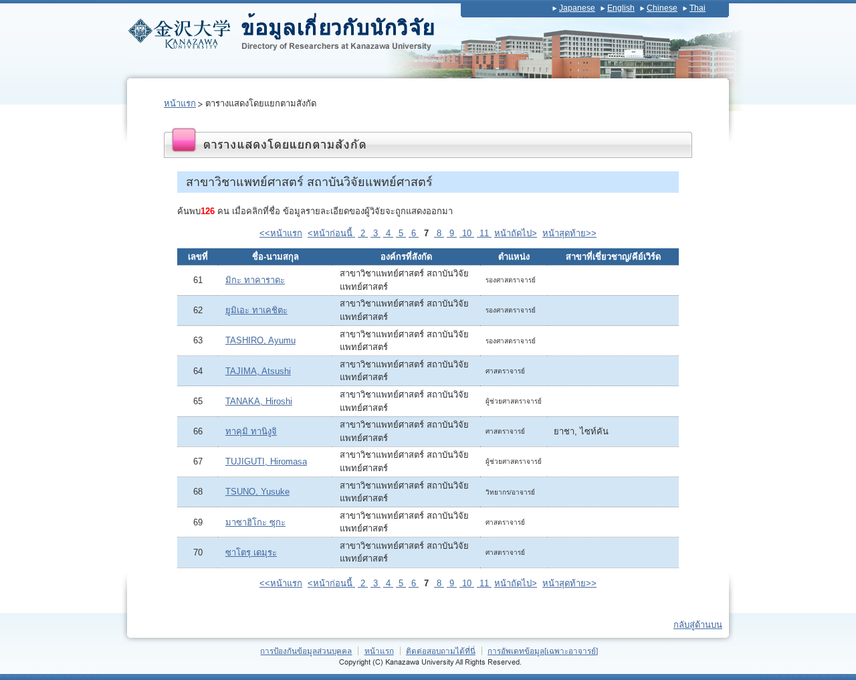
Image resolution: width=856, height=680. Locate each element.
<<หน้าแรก (280, 233)
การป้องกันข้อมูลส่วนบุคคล (306, 651)
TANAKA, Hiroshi (258, 401)
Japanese (577, 8)
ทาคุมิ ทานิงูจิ (251, 431)
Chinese (662, 8)
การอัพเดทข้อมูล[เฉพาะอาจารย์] (543, 651)
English (621, 8)
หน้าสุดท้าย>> (569, 233)
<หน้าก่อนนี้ (331, 233)
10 (466, 233)
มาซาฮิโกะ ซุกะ (255, 522)
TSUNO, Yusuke (257, 492)
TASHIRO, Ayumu (260, 340)
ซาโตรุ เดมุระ (251, 552)
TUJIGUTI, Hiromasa (266, 461)
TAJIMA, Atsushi (258, 371)
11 (484, 233)
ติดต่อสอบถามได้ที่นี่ (440, 651)
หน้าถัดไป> (515, 233)
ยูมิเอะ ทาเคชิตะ (256, 310)
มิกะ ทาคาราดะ (255, 280)
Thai (697, 8)
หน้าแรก (180, 103)
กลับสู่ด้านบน (697, 625)
